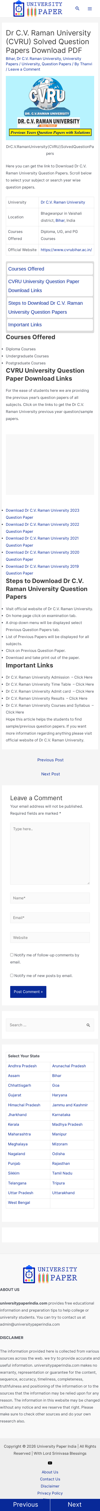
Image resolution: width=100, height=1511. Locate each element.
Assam (14, 1075)
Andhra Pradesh (22, 1066)
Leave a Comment (24, 69)
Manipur (59, 1134)
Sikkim (13, 1173)
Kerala (13, 1124)
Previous (25, 1504)
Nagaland (16, 1153)
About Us (50, 1472)
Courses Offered (26, 268)
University (31, 64)
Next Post (50, 774)
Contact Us (50, 1479)
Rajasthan (61, 1163)
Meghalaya (18, 1144)
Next (75, 1504)
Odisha (58, 1153)
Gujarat (14, 1095)
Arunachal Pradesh (69, 1066)
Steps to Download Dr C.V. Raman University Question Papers (45, 307)
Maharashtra (19, 1134)
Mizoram (59, 1144)
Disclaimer (50, 1486)
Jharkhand (17, 1114)
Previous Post (50, 759)
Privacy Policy (50, 1493)
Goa (55, 1085)
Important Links (25, 324)
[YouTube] (50, 1463)
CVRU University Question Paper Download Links (43, 286)
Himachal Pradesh (24, 1105)
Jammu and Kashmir (70, 1105)
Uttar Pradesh (20, 1193)
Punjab (14, 1163)
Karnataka (61, 1114)
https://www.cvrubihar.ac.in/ (66, 249)
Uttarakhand (63, 1193)
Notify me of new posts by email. (43, 975)
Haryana (59, 1095)
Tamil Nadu (62, 1173)
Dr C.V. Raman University (39, 58)
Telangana (17, 1183)
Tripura (58, 1183)
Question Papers (56, 64)
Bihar (10, 58)
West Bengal (19, 1202)
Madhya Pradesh (67, 1124)
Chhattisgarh (19, 1085)
